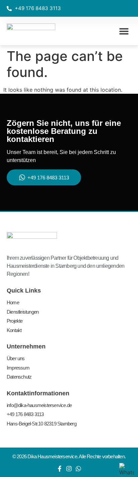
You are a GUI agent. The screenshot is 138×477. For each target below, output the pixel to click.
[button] (123, 30)
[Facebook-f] (60, 469)
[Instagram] (69, 469)
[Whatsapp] (78, 469)
